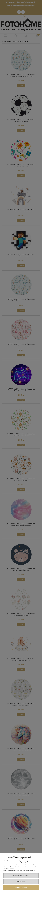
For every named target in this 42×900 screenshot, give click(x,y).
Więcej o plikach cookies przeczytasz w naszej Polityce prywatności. (19, 870)
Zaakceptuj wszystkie (21, 887)
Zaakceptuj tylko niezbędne (21, 875)
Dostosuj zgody (21, 881)
